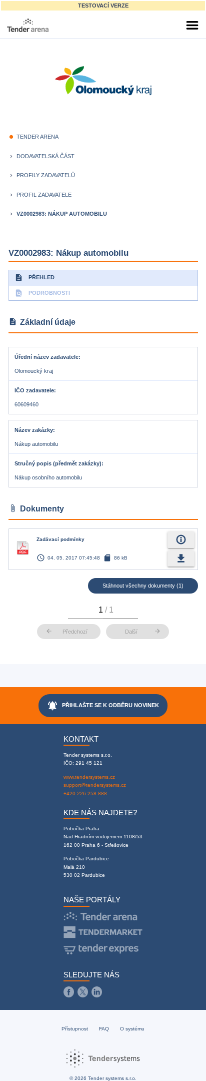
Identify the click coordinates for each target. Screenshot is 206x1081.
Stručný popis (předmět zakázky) (58, 463)
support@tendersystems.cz (95, 785)
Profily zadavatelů (45, 175)
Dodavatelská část (45, 156)
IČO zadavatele (34, 390)
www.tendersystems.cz (89, 777)
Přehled (34, 277)
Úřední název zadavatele (46, 357)
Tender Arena (37, 137)
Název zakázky (33, 430)
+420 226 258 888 (85, 793)
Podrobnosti (42, 293)
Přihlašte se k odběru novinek (103, 705)
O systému (132, 1028)
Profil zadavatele (44, 195)
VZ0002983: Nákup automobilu (61, 214)
